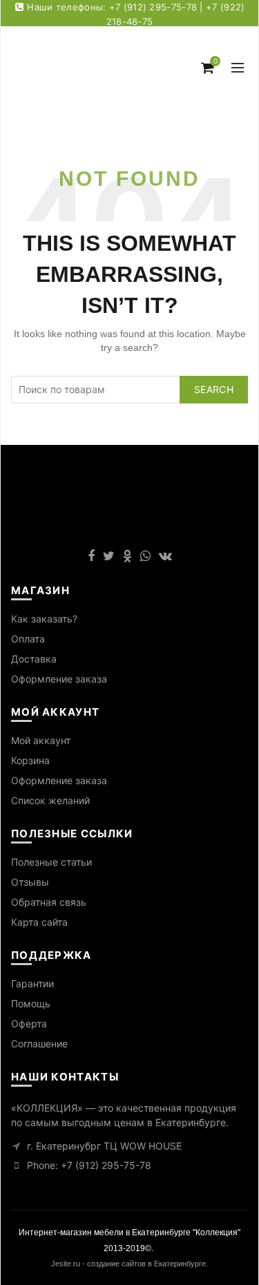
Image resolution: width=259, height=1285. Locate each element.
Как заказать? (44, 619)
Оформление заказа (59, 679)
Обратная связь (48, 902)
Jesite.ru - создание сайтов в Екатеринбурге (128, 1263)
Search (213, 389)
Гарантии (32, 983)
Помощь (30, 1003)
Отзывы (30, 882)
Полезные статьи (51, 862)
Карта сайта (39, 922)
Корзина (30, 760)
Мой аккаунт (40, 740)
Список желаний (50, 800)
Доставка (34, 659)
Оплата (28, 639)
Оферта (29, 1023)
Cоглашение (39, 1043)
